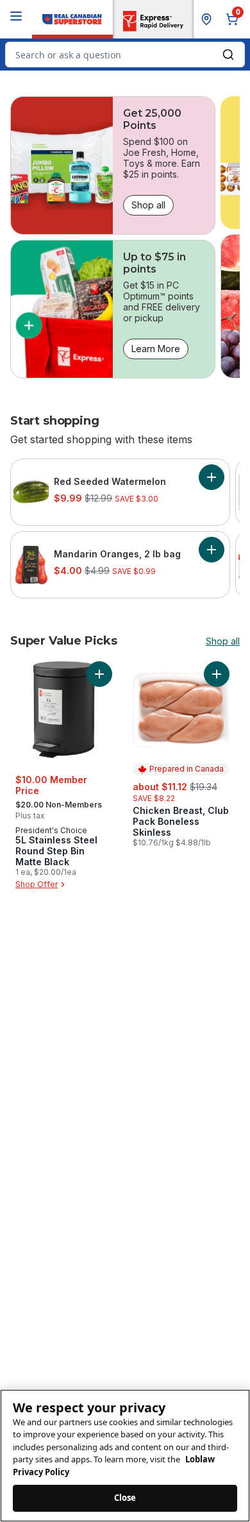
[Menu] (16, 16)
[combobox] (125, 54)
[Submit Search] (228, 54)
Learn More (155, 348)
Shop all (148, 204)
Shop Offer (36, 884)
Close (125, 1497)
